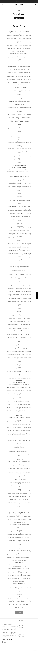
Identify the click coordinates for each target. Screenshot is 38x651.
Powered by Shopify (21, 648)
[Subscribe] (19, 642)
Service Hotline (21, 629)
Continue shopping (19, 18)
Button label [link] (19, 612)
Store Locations (21, 627)
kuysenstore (17, 648)
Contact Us (21, 625)
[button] (3, 4)
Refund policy (21, 634)
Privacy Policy (21, 636)
